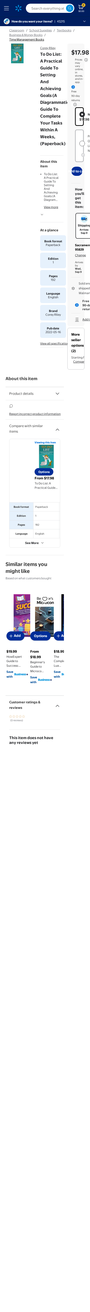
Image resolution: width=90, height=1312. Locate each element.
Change (80, 255)
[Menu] (7, 8)
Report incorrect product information (35, 414)
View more (51, 207)
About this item (21, 378)
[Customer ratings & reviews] (57, 704)
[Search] (69, 8)
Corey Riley (48, 48)
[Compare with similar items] (57, 427)
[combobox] (50, 8)
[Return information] (74, 104)
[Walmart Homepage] (18, 8)
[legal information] (86, 60)
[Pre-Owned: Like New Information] (83, 155)
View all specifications (55, 343)
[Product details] (57, 393)
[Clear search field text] (62, 8)
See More (32, 543)
